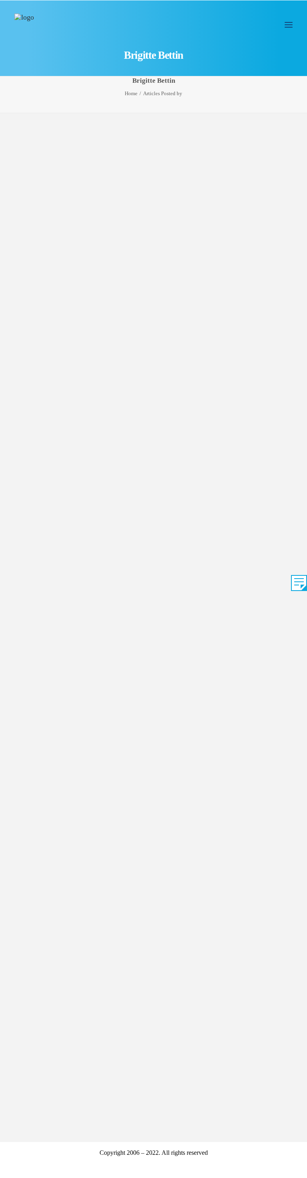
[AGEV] (24, 24)
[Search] (265, 24)
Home (131, 93)
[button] (288, 24)
